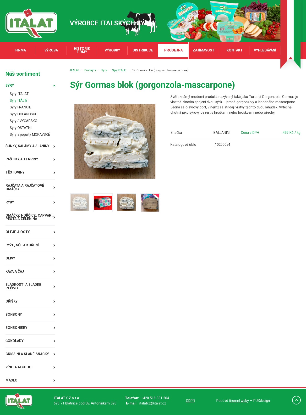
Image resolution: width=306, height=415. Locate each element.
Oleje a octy (17, 232)
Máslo (11, 380)
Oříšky (11, 301)
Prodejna (173, 50)
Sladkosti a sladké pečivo (23, 286)
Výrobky (112, 50)
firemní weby (239, 401)
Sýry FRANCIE (20, 107)
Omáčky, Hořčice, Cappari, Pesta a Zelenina (29, 217)
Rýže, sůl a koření (22, 245)
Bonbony (13, 315)
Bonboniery (16, 328)
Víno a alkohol (19, 367)
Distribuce (143, 50)
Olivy (10, 258)
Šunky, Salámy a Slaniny (27, 146)
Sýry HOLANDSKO (24, 114)
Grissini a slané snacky (27, 354)
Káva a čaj (14, 271)
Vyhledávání (265, 50)
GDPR (190, 401)
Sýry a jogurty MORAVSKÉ (30, 135)
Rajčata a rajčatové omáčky (24, 187)
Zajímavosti (204, 50)
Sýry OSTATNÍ (21, 128)
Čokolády (14, 341)
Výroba (51, 50)
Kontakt (235, 50)
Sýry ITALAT (19, 94)
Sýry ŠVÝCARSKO (23, 121)
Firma (20, 50)
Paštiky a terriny (21, 159)
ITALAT (74, 70)
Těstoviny (14, 172)
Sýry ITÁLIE (18, 101)
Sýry (9, 86)
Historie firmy (82, 50)
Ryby (9, 202)
